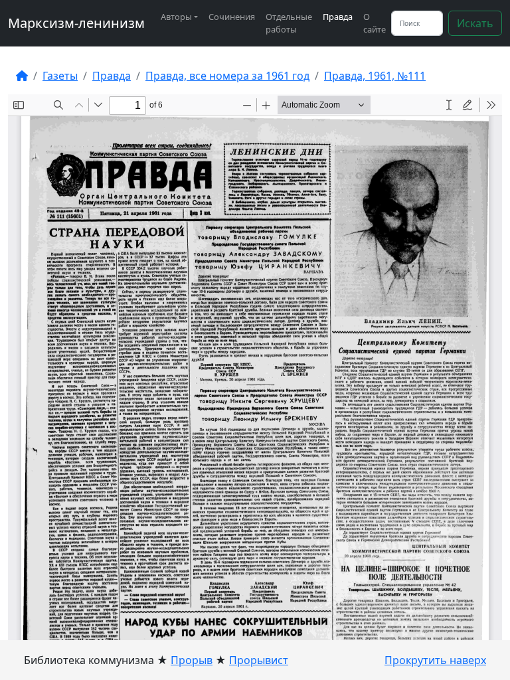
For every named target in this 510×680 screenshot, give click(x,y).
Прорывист (258, 660)
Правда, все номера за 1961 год (227, 75)
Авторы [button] (176, 17)
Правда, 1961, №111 (375, 75)
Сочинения (232, 17)
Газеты (60, 75)
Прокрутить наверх (435, 660)
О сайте (374, 23)
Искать (475, 23)
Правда (338, 17)
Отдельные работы (289, 23)
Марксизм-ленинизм (76, 23)
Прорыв (191, 660)
